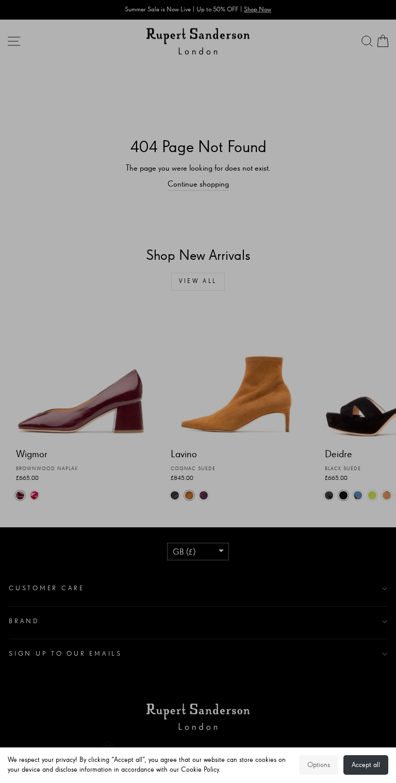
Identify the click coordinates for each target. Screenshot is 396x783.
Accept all (366, 765)
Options (318, 765)
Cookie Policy (200, 769)
